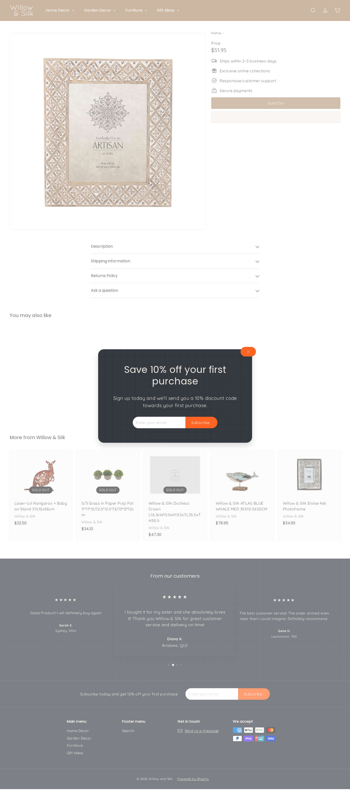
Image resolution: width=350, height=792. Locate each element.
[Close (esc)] (248, 351)
